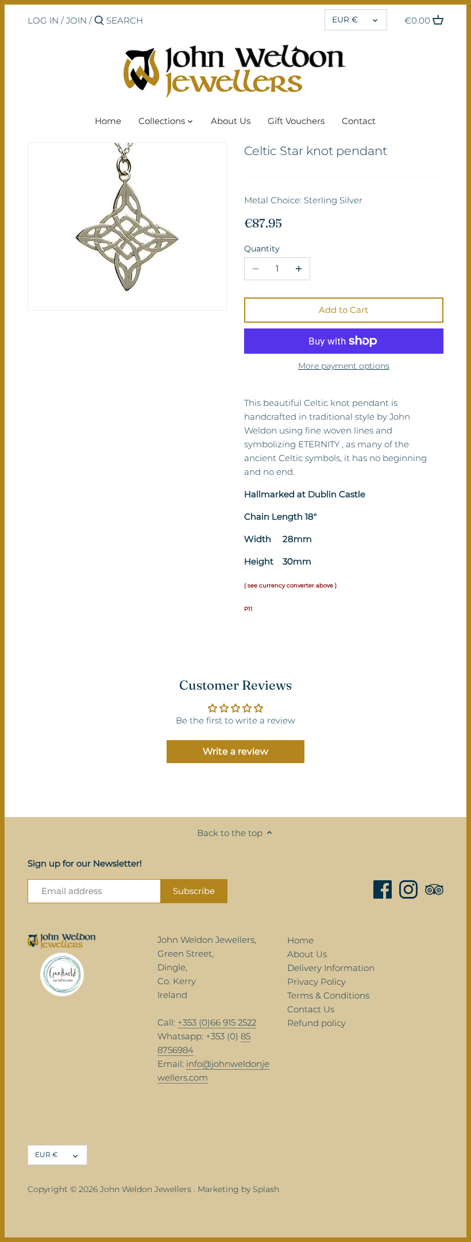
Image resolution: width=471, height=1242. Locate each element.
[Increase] (299, 269)
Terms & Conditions (328, 995)
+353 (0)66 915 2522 (216, 1022)
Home (300, 940)
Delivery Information (331, 967)
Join (76, 20)
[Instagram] (408, 889)
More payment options (343, 366)
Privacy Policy (316, 981)
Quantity (262, 248)
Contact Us (310, 1009)
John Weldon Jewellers (145, 1189)
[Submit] (99, 21)
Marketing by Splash (238, 1189)
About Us (307, 954)
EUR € (345, 19)
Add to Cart (343, 309)
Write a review (235, 751)
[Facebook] (382, 889)
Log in (43, 20)
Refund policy (316, 1022)
